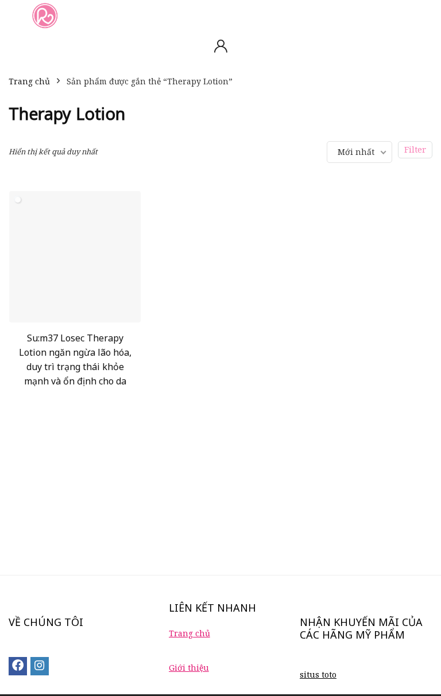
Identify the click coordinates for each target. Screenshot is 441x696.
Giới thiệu (189, 667)
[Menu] (14, 15)
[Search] (423, 15)
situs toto (318, 674)
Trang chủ (29, 81)
